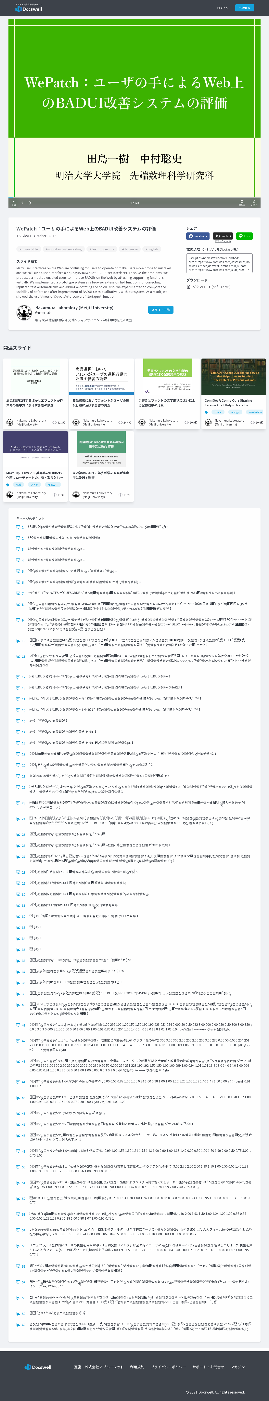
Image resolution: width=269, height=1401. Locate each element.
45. (24, 1097)
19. (24, 754)
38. (24, 982)
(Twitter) (225, 236)
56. (24, 1266)
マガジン (238, 1366)
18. (24, 743)
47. (24, 1124)
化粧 (18, 484)
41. (24, 1025)
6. (23, 582)
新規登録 (244, 8)
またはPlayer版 (223, 241)
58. (24, 1297)
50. (24, 1167)
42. (24, 1041)
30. (24, 894)
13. (24, 688)
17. (24, 732)
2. (23, 538)
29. (24, 883)
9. (23, 620)
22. (24, 787)
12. (24, 676)
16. (24, 721)
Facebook (200, 236)
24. (24, 818)
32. (24, 916)
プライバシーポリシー (168, 1366)
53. (24, 1214)
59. (24, 1313)
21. (24, 776)
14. (24, 699)
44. (24, 1082)
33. (24, 927)
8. (23, 604)
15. (24, 710)
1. (23, 527)
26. (24, 845)
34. (24, 938)
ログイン (222, 8)
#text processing (102, 249)
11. (24, 656)
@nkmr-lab (43, 312)
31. (24, 905)
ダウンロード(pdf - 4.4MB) (212, 286)
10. (24, 640)
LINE (247, 236)
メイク (34, 484)
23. (24, 803)
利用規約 (137, 1366)
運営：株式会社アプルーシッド (99, 1366)
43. (24, 1061)
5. (23, 571)
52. (24, 1198)
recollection (255, 412)
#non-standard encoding (64, 249)
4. (23, 560)
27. (24, 856)
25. (24, 834)
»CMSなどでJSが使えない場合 (220, 249)
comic (218, 412)
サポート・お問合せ (208, 1366)
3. (23, 549)
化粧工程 (53, 484)
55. (24, 1245)
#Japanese (130, 249)
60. (24, 1324)
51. (24, 1182)
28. (24, 872)
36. (24, 960)
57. (24, 1282)
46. (24, 1113)
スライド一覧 (160, 309)
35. (24, 949)
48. (24, 1135)
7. (23, 593)
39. (24, 993)
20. (24, 765)
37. (24, 971)
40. (24, 1004)
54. (24, 1230)
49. (24, 1151)
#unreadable (28, 249)
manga (235, 412)
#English (152, 249)
